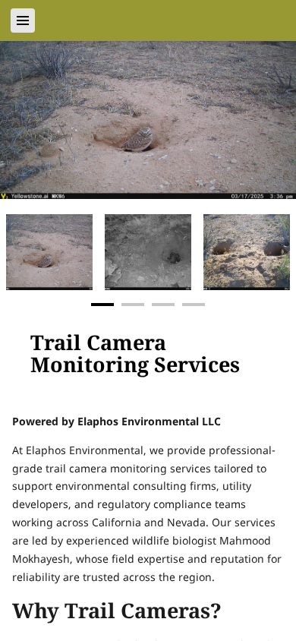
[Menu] (23, 20)
